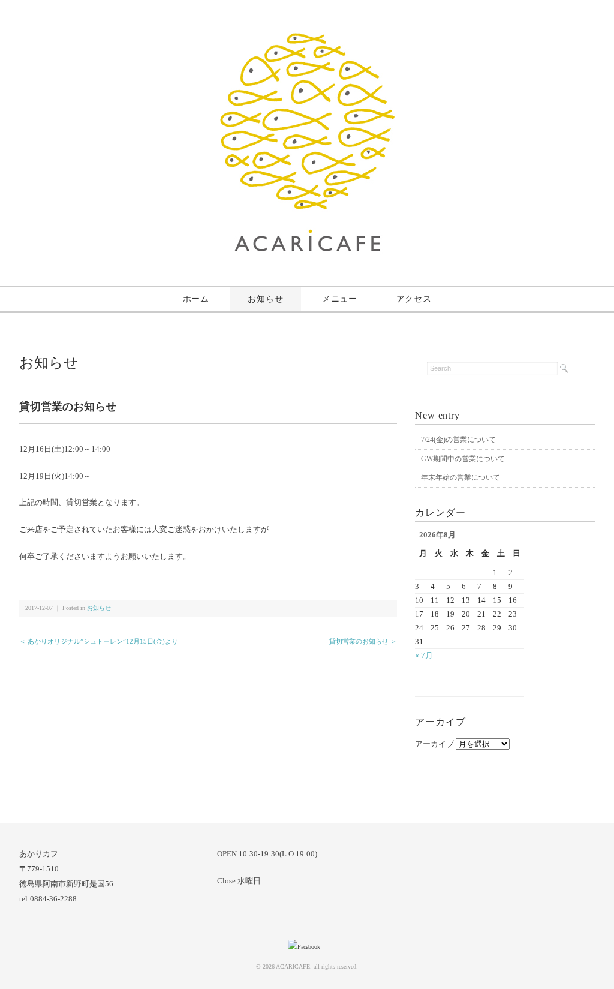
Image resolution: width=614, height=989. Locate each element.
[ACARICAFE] (307, 40)
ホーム (196, 298)
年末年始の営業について (460, 477)
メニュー (339, 298)
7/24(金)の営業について (458, 439)
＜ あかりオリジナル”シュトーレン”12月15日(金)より (98, 641)
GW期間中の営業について (463, 459)
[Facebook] (307, 946)
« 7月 (424, 655)
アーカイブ (434, 744)
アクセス (414, 298)
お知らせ (265, 298)
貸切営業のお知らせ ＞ (363, 641)
